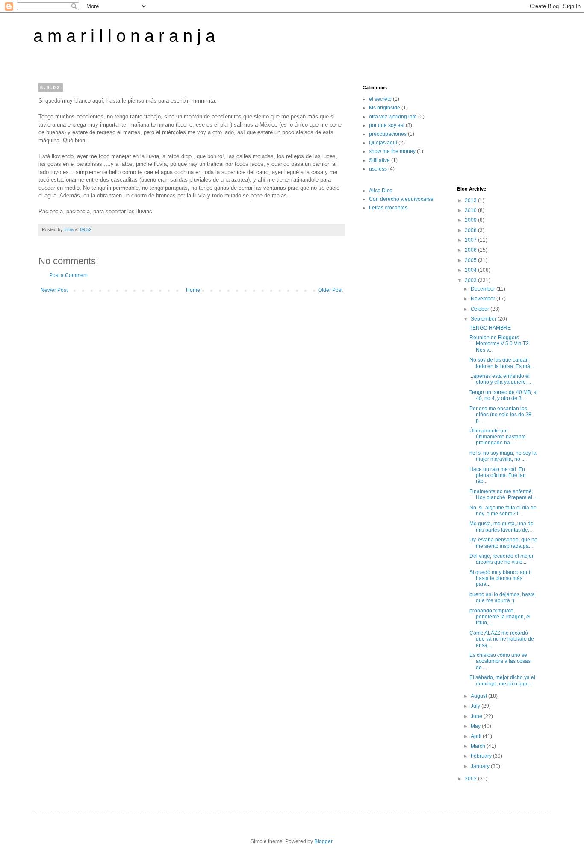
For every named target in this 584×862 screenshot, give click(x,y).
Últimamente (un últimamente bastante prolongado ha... (497, 437)
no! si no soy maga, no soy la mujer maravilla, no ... (503, 456)
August (479, 696)
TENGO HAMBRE (490, 328)
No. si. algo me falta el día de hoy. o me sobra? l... (503, 511)
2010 (471, 210)
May (476, 726)
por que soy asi (386, 125)
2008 (471, 230)
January (481, 766)
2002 (471, 779)
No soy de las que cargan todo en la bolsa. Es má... (501, 363)
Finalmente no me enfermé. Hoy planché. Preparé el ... (503, 494)
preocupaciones (388, 134)
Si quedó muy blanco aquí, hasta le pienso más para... (500, 578)
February (482, 756)
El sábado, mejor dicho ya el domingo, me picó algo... (502, 680)
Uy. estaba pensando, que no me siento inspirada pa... (503, 543)
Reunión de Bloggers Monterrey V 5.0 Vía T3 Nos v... (499, 344)
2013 (471, 200)
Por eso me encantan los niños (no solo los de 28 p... (500, 415)
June (477, 716)
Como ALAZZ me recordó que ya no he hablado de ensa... (501, 639)
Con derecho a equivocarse (401, 199)
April (477, 736)
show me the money (392, 151)
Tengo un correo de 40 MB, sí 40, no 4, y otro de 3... (503, 395)
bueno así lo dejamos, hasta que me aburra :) (502, 597)
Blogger (323, 841)
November (483, 299)
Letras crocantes (388, 208)
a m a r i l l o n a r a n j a (124, 35)
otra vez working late (393, 117)
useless (378, 169)
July (476, 706)
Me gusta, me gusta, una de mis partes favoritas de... (501, 526)
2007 (471, 240)
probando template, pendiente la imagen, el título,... (500, 617)
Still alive (379, 160)
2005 (471, 260)
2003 (471, 280)
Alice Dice (380, 191)
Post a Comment (68, 275)
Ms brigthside (384, 108)
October (480, 309)
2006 (471, 250)
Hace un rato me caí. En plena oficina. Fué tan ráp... (497, 475)
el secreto (380, 99)
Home (193, 290)
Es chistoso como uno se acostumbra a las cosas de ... (500, 661)
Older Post (330, 290)
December (483, 289)
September (484, 319)
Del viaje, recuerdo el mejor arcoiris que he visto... (501, 559)
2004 (471, 270)
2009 (471, 220)
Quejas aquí (383, 143)
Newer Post (54, 290)
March (479, 746)
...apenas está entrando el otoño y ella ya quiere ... (500, 379)
